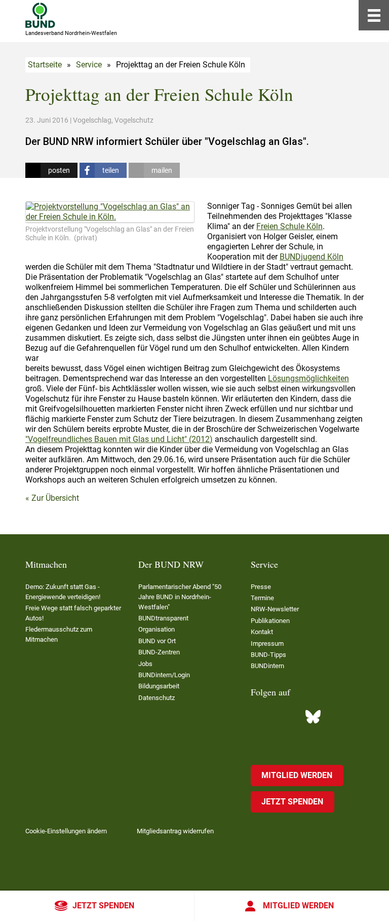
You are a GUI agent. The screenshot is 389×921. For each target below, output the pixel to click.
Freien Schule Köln (289, 226)
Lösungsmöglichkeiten (308, 378)
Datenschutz (156, 698)
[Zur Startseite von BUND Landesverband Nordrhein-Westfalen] (40, 15)
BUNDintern (267, 666)
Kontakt (262, 632)
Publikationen (270, 620)
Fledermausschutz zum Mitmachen (58, 634)
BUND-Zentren (159, 652)
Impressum (267, 643)
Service (89, 64)
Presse (261, 587)
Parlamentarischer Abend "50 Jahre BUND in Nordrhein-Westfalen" (179, 597)
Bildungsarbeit (158, 686)
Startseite (45, 64)
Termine (262, 598)
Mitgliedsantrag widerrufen (175, 831)
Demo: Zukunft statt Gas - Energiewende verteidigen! (62, 592)
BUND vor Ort (157, 641)
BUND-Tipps (268, 654)
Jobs (145, 664)
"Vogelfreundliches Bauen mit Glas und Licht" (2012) (119, 439)
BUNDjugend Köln (311, 257)
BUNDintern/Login (164, 675)
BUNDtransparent (163, 618)
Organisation (156, 629)
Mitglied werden (298, 905)
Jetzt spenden (103, 905)
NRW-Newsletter (275, 609)
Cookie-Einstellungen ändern (66, 831)
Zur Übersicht (55, 498)
